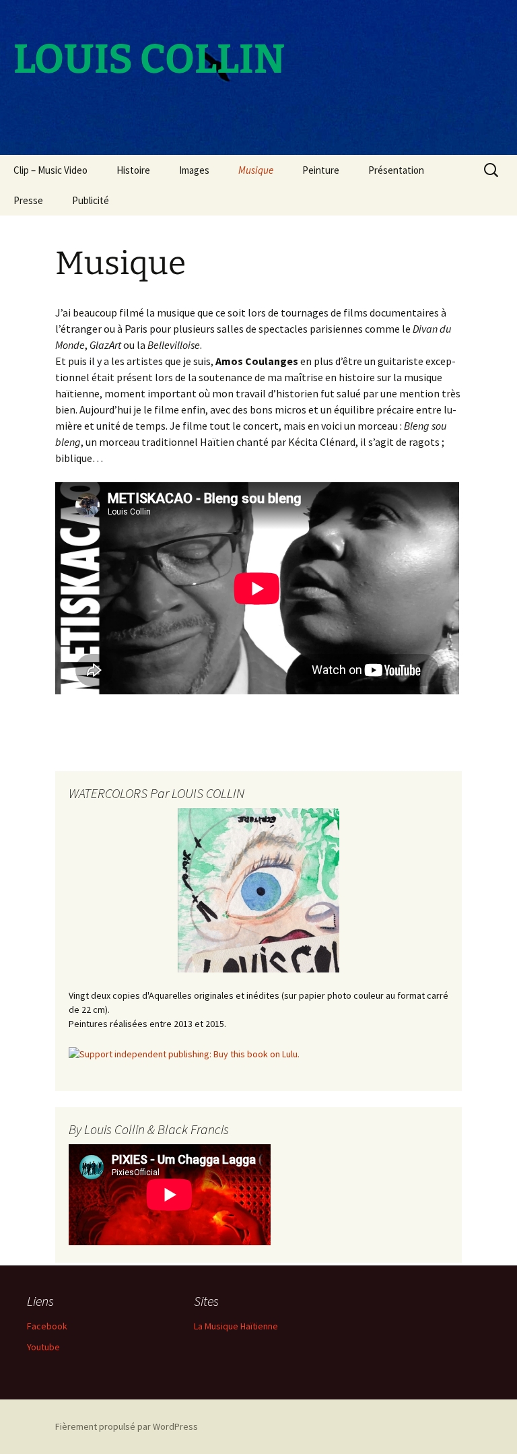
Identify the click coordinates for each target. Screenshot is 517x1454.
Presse (28, 200)
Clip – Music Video (50, 170)
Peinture (320, 170)
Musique (255, 170)
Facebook (47, 1326)
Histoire (133, 170)
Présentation (396, 170)
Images (194, 170)
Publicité (90, 200)
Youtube (43, 1347)
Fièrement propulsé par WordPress (126, 1426)
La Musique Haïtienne (236, 1326)
